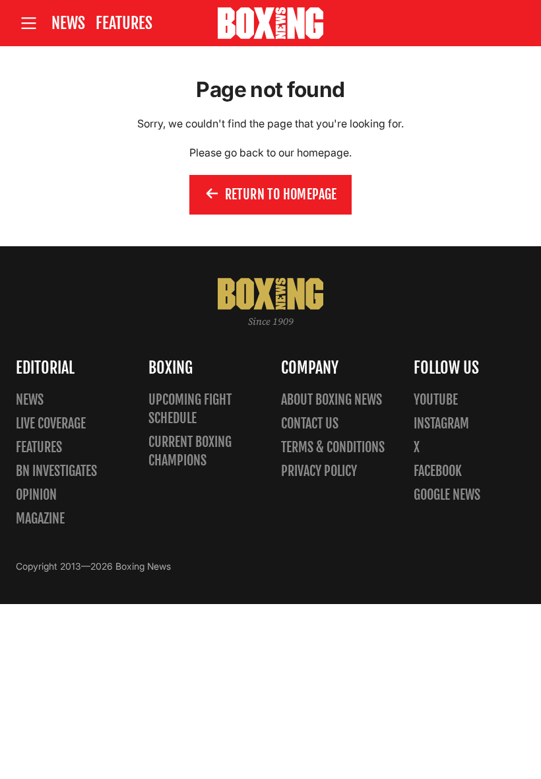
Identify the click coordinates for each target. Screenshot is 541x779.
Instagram (441, 423)
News (68, 23)
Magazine (40, 518)
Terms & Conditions (333, 447)
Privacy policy (319, 471)
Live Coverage (51, 423)
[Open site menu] (28, 23)
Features (124, 23)
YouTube (436, 399)
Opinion (36, 495)
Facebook (438, 471)
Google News (447, 495)
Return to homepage (281, 194)
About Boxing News (331, 399)
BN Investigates (56, 471)
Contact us (309, 423)
